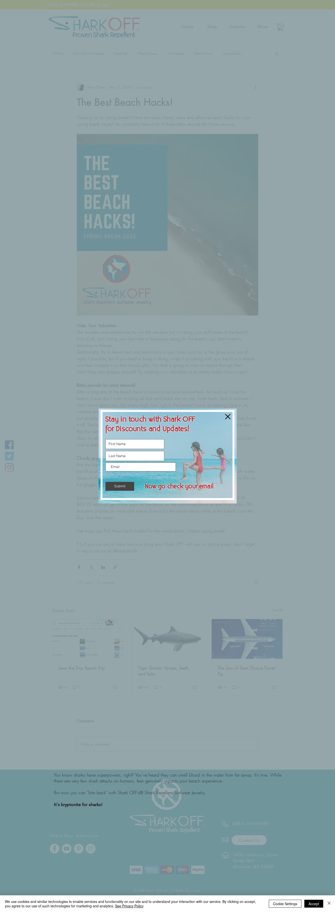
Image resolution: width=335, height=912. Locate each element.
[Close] (329, 903)
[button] (228, 416)
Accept (314, 903)
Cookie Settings (285, 903)
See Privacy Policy (129, 905)
